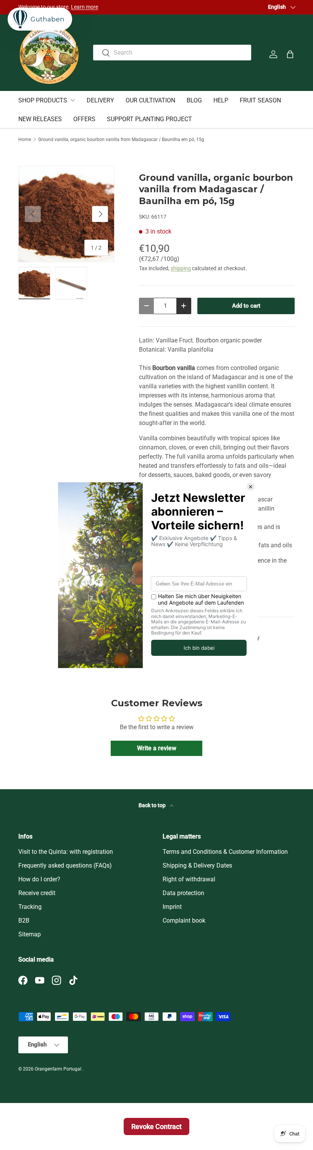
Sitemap (29, 934)
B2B (23, 920)
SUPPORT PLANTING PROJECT (149, 119)
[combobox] (172, 52)
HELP (220, 100)
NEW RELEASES (40, 119)
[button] (290, 54)
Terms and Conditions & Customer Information (225, 851)
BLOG (194, 100)
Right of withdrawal (189, 879)
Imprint (172, 906)
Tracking (30, 906)
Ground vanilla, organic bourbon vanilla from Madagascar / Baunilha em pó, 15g (121, 139)
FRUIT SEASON (260, 100)
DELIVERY (100, 100)
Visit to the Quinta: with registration (65, 851)
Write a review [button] (156, 748)
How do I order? (39, 879)
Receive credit (36, 893)
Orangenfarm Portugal (58, 1069)
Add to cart (246, 305)
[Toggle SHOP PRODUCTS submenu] (72, 100)
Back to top (153, 805)
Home (24, 139)
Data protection (183, 893)
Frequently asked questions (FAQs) (65, 865)
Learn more (84, 7)
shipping (181, 268)
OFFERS (84, 119)
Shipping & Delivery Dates (197, 865)
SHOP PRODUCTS (42, 100)
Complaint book (184, 920)
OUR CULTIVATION (150, 100)
